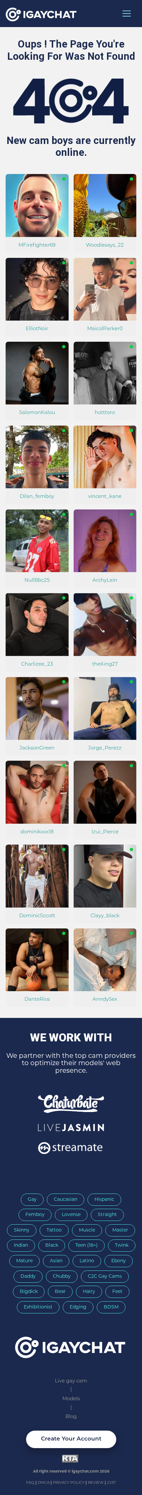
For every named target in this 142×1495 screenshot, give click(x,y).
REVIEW (96, 1483)
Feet (117, 1291)
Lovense (71, 1214)
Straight (107, 1214)
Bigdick (29, 1291)
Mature (24, 1261)
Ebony (118, 1261)
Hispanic (104, 1199)
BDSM (111, 1307)
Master (120, 1230)
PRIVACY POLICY (69, 1483)
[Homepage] (71, 1345)
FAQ (30, 1483)
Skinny (21, 1230)
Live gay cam (71, 1381)
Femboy (35, 1214)
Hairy (89, 1291)
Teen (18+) (86, 1245)
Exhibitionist (38, 1307)
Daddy (28, 1276)
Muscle (87, 1230)
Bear (60, 1291)
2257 (111, 1483)
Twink (121, 1245)
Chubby (62, 1276)
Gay (32, 1199)
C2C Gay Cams (105, 1276)
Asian (56, 1261)
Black (51, 1245)
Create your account (71, 1439)
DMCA (44, 1483)
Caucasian (65, 1199)
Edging (78, 1307)
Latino (87, 1261)
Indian (21, 1245)
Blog (71, 1416)
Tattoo (54, 1230)
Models (71, 1399)
